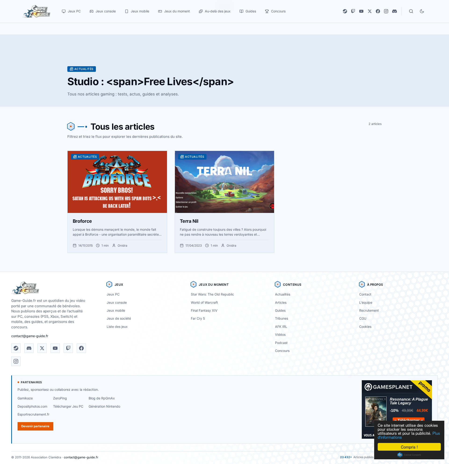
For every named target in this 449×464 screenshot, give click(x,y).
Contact (365, 294)
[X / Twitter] (369, 11)
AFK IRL (281, 327)
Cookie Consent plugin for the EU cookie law (409, 454)
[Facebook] (378, 11)
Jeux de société (119, 318)
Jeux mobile (116, 310)
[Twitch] (353, 11)
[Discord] (394, 11)
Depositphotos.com (32, 406)
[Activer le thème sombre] (422, 11)
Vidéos (280, 334)
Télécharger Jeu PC (68, 406)
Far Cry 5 (198, 318)
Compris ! (409, 447)
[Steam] (345, 11)
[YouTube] (361, 11)
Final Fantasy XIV (204, 310)
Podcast (281, 343)
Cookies (365, 327)
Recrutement (369, 310)
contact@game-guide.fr (29, 336)
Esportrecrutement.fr (33, 414)
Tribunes (281, 318)
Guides (280, 310)
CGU (362, 318)
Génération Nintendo (104, 406)
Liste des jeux (117, 327)
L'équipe (365, 302)
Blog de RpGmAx (102, 398)
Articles (280, 302)
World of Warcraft (204, 302)
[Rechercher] (411, 11)
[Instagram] (386, 11)
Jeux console (117, 302)
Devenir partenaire (35, 426)
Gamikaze (25, 398)
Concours (282, 351)
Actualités (282, 294)
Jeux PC (113, 294)
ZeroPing (60, 398)
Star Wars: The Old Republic (212, 294)
